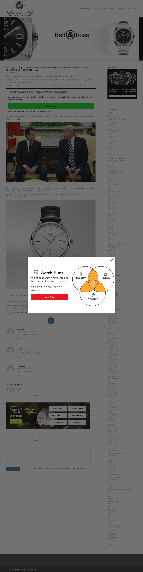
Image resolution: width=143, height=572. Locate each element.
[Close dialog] (112, 260)
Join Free (50, 297)
